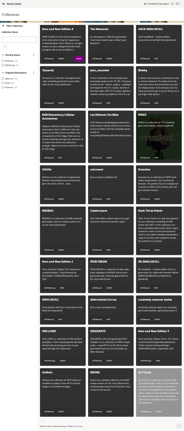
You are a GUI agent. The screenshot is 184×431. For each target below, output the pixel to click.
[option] (10, 61)
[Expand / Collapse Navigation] (3, 3)
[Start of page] (179, 426)
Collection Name (10, 32)
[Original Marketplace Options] (33, 73)
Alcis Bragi (79, 426)
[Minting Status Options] (33, 55)
